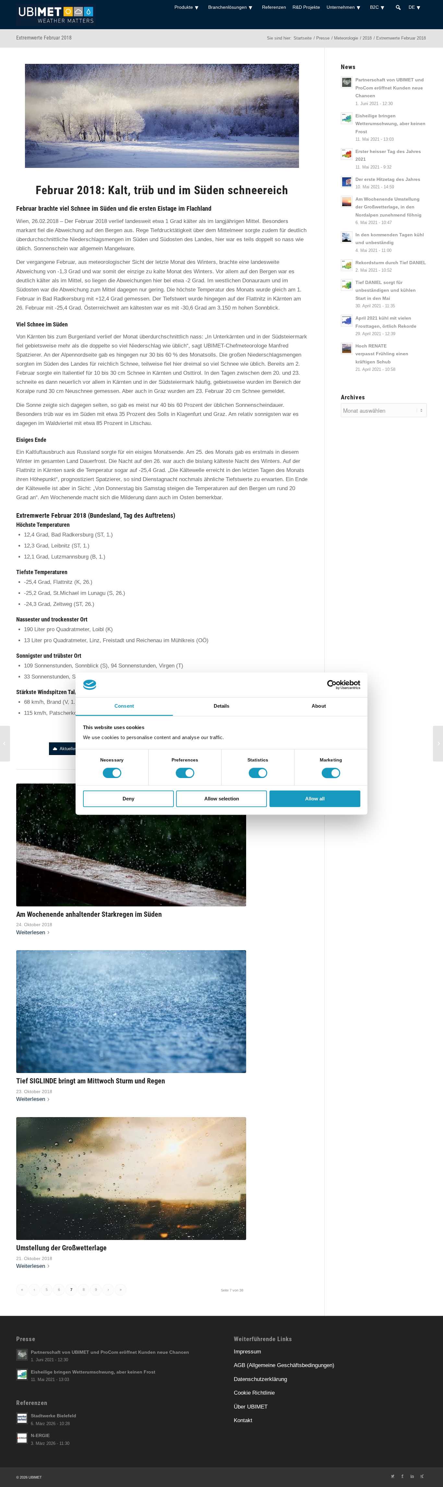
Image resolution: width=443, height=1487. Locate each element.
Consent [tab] (124, 706)
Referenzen (274, 7)
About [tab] (319, 706)
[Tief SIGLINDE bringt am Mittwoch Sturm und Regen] (131, 1011)
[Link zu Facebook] (402, 1476)
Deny (128, 799)
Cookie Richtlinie (254, 1393)
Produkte (183, 7)
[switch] (185, 773)
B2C (374, 7)
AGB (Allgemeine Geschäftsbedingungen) (284, 1365)
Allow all (315, 799)
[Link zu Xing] (422, 1476)
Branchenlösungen (227, 7)
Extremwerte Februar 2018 (44, 38)
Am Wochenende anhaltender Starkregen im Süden (89, 914)
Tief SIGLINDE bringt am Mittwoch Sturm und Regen (90, 1081)
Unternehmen (341, 7)
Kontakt (243, 1420)
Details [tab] (222, 706)
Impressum (247, 1352)
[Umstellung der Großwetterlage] (131, 1178)
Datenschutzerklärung (260, 1379)
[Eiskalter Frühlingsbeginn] (438, 743)
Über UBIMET (251, 1407)
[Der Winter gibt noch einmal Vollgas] (5, 743)
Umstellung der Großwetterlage (61, 1248)
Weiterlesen (30, 932)
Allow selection (221, 799)
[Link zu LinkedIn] (412, 1476)
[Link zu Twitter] (393, 1476)
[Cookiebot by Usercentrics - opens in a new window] (332, 685)
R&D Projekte (306, 7)
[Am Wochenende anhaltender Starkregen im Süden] (131, 845)
